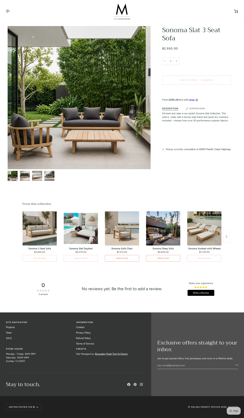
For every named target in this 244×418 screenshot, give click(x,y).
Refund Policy (83, 338)
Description (170, 108)
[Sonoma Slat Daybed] (81, 228)
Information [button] (84, 322)
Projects (10, 327)
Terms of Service (85, 343)
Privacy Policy (83, 332)
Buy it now (196, 91)
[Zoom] (79, 97)
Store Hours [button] (14, 349)
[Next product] (226, 236)
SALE (9, 338)
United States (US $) (22, 407)
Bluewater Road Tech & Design (111, 353)
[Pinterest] (135, 384)
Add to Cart (122, 258)
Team (9, 332)
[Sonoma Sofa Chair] (122, 228)
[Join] (235, 365)
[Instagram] (141, 384)
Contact (80, 327)
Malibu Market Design (205, 407)
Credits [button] (81, 349)
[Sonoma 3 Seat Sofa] (40, 228)
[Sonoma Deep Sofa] (163, 228)
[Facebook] (128, 384)
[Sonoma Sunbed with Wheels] (204, 228)
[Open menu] (11, 11)
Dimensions (197, 108)
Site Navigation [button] (16, 322)
